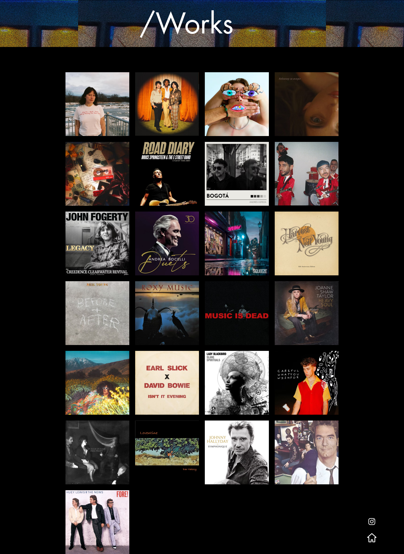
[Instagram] (371, 521)
